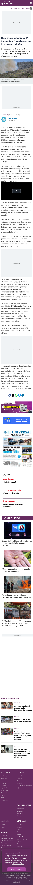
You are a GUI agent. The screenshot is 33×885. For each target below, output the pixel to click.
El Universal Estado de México (24, 787)
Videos (3, 827)
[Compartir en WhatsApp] (16, 395)
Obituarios (20, 841)
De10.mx (19, 827)
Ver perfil (11, 120)
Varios (19, 816)
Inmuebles (20, 808)
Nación (3, 781)
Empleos (20, 811)
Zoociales (4, 847)
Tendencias (4, 800)
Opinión (7, 474)
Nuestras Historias (7, 838)
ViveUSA (19, 832)
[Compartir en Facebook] (9, 395)
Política (3, 783)
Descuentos (21, 844)
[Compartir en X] (13, 395)
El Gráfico (20, 824)
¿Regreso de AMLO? (12, 493)
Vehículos (20, 813)
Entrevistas (4, 835)
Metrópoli (4, 788)
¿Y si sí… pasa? (9, 482)
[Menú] (31, 3)
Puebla (19, 781)
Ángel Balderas (9, 501)
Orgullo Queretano (7, 840)
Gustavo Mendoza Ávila (12, 490)
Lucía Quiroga (8, 479)
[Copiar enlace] (22, 395)
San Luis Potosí (22, 776)
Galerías (3, 824)
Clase (19, 829)
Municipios (4, 790)
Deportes (4, 793)
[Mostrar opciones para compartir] (31, 8)
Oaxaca (19, 778)
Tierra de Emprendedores (6, 844)
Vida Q (3, 797)
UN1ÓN (19, 834)
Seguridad (4, 778)
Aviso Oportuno (22, 839)
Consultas (20, 846)
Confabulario (21, 836)
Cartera (3, 785)
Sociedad (5, 115)
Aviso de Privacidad (18, 864)
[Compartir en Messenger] (19, 395)
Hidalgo (19, 783)
